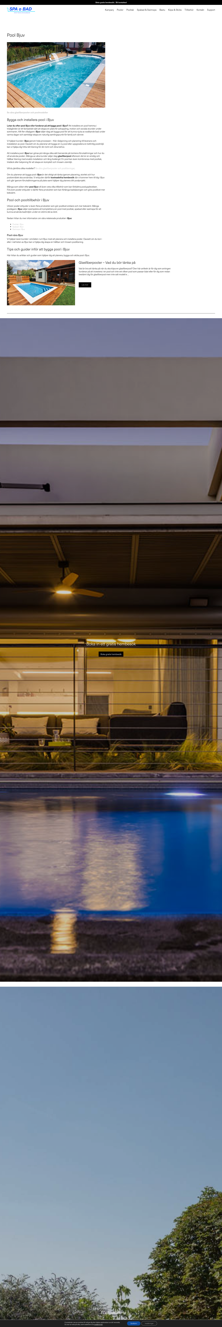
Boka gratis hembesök (111, 654)
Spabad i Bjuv (17, 226)
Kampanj (109, 10)
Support (211, 10)
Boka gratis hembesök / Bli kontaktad (111, 2)
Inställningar (149, 1323)
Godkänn (134, 1323)
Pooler (120, 10)
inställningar (98, 1324)
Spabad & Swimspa (146, 10)
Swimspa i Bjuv (18, 229)
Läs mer (85, 284)
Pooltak (130, 10)
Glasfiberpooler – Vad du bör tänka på (107, 262)
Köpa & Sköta (175, 10)
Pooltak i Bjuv (17, 224)
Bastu (162, 10)
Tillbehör (189, 10)
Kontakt (200, 10)
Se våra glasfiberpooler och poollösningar (55, 168)
